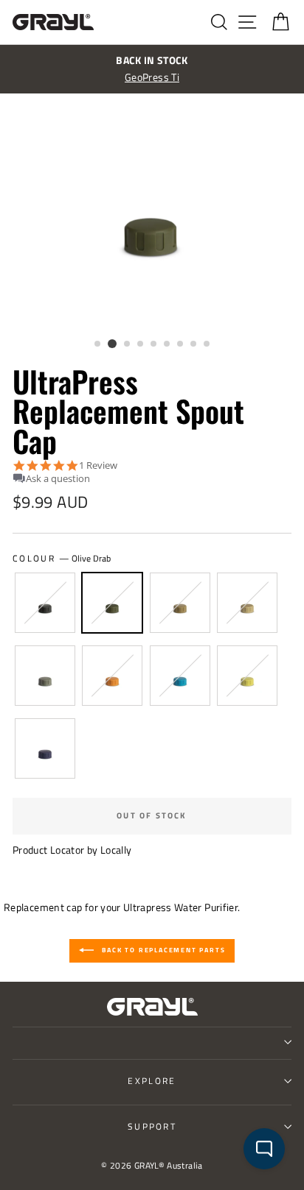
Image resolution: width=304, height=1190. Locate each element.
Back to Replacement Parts (163, 950)
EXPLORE (152, 1080)
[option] (152, 69)
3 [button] (127, 344)
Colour (62, 558)
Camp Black (45, 675)
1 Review (98, 465)
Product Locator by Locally (72, 850)
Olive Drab (112, 602)
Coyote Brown (180, 602)
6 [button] (167, 344)
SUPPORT (152, 1126)
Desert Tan (247, 602)
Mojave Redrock (112, 675)
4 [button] (141, 344)
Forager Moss (247, 675)
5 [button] (154, 344)
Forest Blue (180, 675)
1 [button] (98, 344)
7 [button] (180, 344)
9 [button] (207, 344)
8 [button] (194, 344)
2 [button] (112, 343)
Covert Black (45, 602)
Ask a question (58, 478)
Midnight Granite (45, 748)
